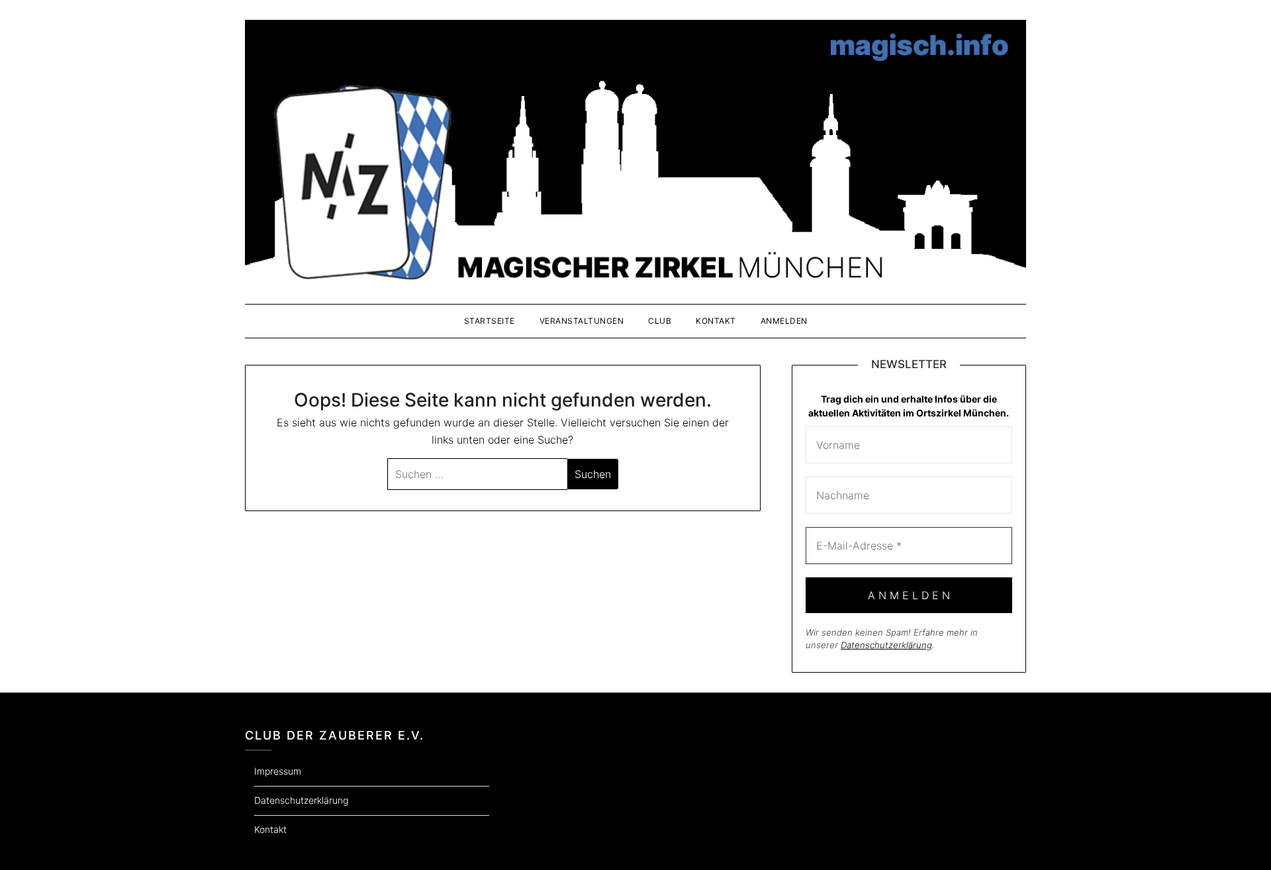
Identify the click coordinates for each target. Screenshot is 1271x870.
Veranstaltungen (582, 321)
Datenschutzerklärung (886, 645)
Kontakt (716, 321)
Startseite (489, 321)
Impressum (277, 771)
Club (659, 321)
